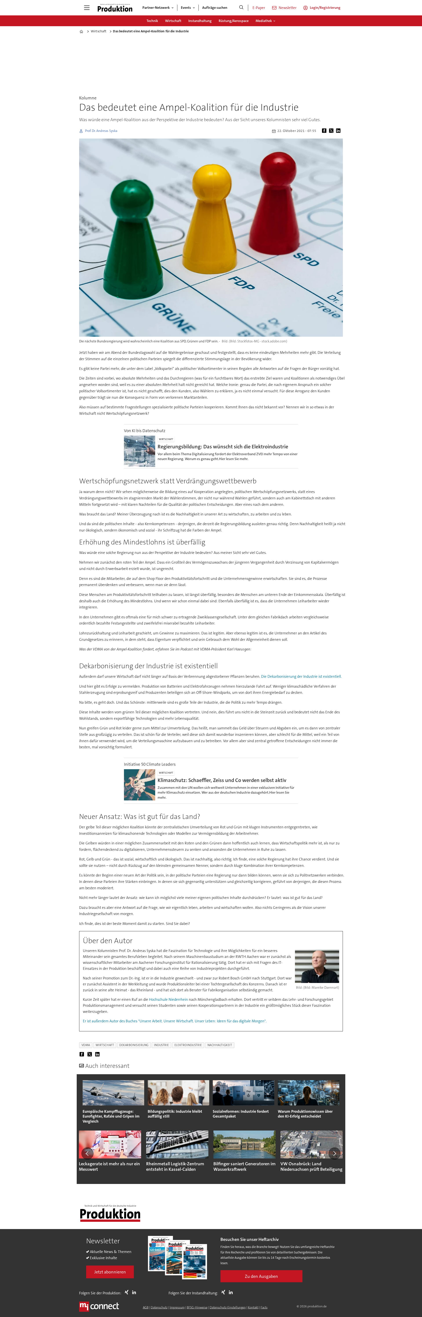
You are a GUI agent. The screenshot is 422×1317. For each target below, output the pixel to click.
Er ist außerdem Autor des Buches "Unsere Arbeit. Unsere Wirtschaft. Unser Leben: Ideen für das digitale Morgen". (175, 1021)
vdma (86, 1045)
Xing (127, 1292)
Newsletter (287, 7)
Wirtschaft (173, 20)
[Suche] (241, 7)
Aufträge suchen (214, 7)
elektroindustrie (188, 1045)
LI (135, 1292)
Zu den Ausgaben (261, 1276)
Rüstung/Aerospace (234, 20)
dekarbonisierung (134, 1045)
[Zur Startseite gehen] (115, 8)
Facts (264, 1307)
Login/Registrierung (325, 7)
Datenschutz (159, 1307)
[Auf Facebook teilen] (325, 131)
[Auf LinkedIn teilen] (339, 131)
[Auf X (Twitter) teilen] (332, 131)
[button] (87, 1153)
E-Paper (259, 7)
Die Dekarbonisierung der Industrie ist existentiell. (301, 676)
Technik (152, 20)
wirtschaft (105, 1045)
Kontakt (253, 1307)
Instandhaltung (200, 20)
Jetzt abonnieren (110, 1272)
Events (186, 7)
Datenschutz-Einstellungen (228, 1307)
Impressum (177, 1307)
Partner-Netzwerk (156, 7)
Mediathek (264, 20)
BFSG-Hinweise (197, 1307)
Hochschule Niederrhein (168, 999)
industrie (161, 1045)
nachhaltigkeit (219, 1045)
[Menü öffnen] (87, 7)
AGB (146, 1307)
